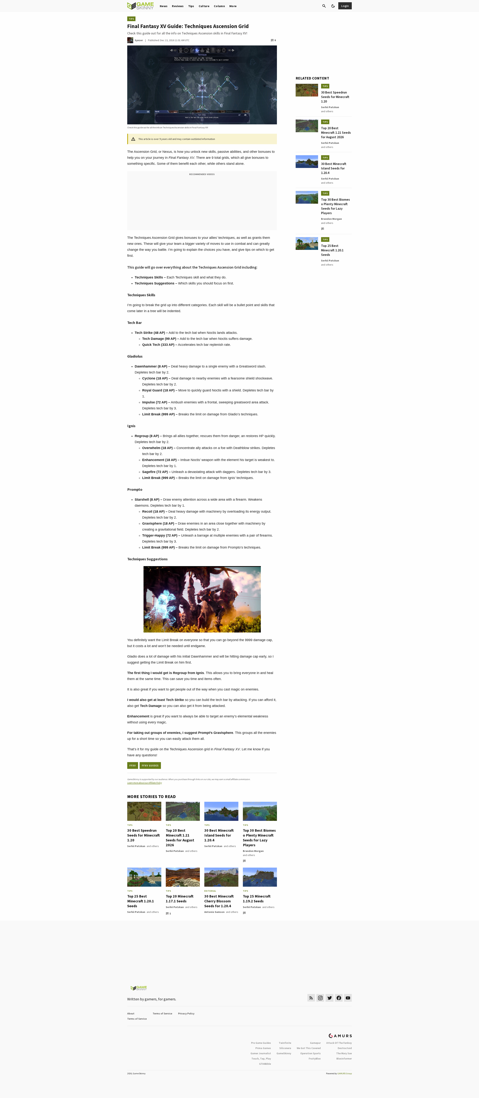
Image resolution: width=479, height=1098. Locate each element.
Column (219, 6)
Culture (204, 6)
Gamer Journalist (261, 1053)
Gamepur (315, 1043)
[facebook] (339, 998)
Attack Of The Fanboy (339, 1043)
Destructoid (345, 1048)
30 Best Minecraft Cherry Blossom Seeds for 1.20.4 (219, 901)
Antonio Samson (214, 912)
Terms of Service (162, 1013)
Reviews (178, 6)
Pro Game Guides (261, 1043)
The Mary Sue (344, 1053)
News (163, 6)
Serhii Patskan (136, 846)
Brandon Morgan (253, 851)
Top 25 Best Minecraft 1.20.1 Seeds (140, 901)
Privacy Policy (186, 1013)
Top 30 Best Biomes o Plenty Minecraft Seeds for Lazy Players (259, 837)
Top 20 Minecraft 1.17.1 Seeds (179, 898)
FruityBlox (315, 1058)
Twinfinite (285, 1043)
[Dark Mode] (333, 6)
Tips (191, 6)
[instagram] (320, 998)
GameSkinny (284, 1053)
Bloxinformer (344, 1058)
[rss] (311, 998)
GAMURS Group (344, 1073)
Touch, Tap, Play (261, 1058)
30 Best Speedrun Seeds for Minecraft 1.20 (143, 835)
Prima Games (263, 1048)
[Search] (324, 6)
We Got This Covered (309, 1048)
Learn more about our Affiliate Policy (144, 782)
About (130, 1013)
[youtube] (348, 998)
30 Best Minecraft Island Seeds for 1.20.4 (219, 835)
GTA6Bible (265, 1063)
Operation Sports (310, 1053)
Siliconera (285, 1048)
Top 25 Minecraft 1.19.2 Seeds (257, 898)
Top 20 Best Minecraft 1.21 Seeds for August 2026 (180, 837)
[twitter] (329, 998)
